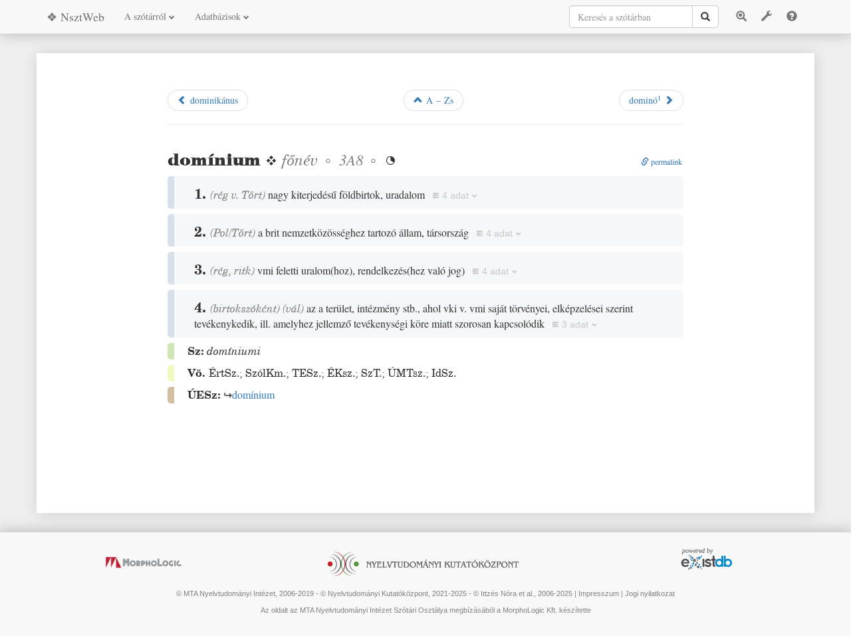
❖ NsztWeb (75, 17)
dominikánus (212, 100)
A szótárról (146, 16)
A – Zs (438, 100)
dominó (645, 99)
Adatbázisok (219, 16)
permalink (665, 161)
